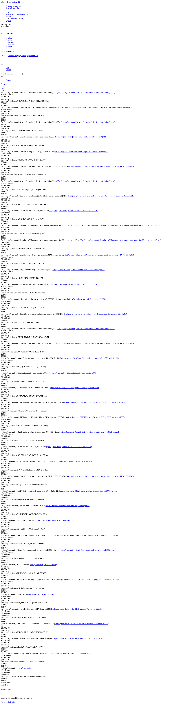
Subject (3, 84)
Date (7, 68)
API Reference (22, 14)
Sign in (8, 21)
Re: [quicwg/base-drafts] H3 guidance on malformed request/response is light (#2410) (95, 314)
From (3, 86)
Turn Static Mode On (18, 19)
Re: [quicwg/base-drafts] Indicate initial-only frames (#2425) (68, 506)
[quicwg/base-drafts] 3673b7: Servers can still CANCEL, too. (69, 461)
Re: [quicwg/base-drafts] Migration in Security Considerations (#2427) (79, 270)
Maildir (8, 702)
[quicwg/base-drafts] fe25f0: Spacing (41, 594)
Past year (9, 46)
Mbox (3, 702)
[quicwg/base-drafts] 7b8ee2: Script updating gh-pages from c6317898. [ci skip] (89, 535)
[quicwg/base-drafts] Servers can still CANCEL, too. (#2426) (69, 447)
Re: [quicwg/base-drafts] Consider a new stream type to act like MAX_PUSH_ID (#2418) (101, 166)
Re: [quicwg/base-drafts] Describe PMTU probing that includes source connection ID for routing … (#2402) (121, 225)
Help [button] (7, 12)
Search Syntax (11, 14)
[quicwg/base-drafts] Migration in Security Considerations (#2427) (74, 373)
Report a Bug (13, 56)
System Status (32, 56)
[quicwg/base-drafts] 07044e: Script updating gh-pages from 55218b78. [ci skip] (89, 358)
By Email (22, 56)
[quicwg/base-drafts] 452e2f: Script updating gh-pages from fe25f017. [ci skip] (88, 550)
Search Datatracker (13, 8)
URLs (14, 702)
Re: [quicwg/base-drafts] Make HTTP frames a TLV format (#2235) (76, 609)
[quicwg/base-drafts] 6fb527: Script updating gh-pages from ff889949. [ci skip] (88, 491)
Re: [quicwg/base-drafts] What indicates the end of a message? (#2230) (79, 299)
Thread (8, 70)
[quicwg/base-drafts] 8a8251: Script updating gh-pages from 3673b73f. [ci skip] (89, 432)
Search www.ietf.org (13, 6)
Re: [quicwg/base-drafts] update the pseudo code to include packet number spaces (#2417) (101, 107)
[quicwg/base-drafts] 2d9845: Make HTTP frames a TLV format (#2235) (82, 624)
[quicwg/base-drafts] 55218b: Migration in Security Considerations (74, 388)
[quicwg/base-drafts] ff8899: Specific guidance (52, 520)
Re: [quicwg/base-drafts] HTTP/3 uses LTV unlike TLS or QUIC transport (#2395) (93, 402)
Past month (10, 44)
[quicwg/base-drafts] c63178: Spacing (43, 565)
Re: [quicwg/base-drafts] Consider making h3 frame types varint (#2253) (81, 137)
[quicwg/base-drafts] (23, 668)
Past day (9, 40)
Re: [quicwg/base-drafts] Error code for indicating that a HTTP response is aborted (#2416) (101, 196)
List (2, 90)
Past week (9, 42)
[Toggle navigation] (23, 2)
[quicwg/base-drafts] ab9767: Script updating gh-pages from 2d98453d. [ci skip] (89, 579)
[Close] (2, 694)
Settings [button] (8, 16)
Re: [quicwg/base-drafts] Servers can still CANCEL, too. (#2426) (73, 211)
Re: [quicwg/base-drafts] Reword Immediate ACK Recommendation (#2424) (86, 93)
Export (8, 80)
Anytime (9, 38)
